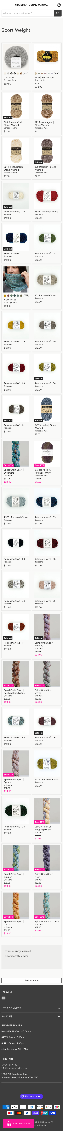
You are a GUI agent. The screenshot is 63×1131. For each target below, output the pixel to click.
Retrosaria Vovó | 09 (14, 383)
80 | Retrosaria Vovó (45, 295)
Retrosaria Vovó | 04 (45, 383)
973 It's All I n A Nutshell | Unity (43, 471)
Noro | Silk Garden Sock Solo (44, 79)
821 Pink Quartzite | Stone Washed (14, 168)
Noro (37, 83)
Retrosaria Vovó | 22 (45, 601)
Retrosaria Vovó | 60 (45, 341)
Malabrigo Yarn (10, 302)
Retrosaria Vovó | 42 (14, 737)
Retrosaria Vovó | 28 (14, 826)
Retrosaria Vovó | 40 (14, 601)
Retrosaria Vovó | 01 (14, 425)
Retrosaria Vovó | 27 (14, 253)
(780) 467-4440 (9, 1064)
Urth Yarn (8, 475)
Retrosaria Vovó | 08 (45, 559)
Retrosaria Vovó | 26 (14, 559)
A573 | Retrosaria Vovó (46, 779)
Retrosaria (8, 214)
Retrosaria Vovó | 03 (45, 517)
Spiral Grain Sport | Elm (47, 921)
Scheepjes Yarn (10, 128)
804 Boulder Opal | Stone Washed (13, 124)
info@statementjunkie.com (14, 1068)
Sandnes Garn (10, 80)
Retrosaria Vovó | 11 (14, 642)
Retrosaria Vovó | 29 (14, 341)
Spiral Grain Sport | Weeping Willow (45, 828)
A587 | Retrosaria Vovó (46, 211)
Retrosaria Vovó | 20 (14, 211)
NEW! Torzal (10, 299)
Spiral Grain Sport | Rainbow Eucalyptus (14, 692)
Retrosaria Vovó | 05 (45, 253)
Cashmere (9, 77)
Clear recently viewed (17, 956)
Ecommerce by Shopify (35, 1125)
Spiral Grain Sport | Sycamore (14, 471)
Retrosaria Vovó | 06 (45, 737)
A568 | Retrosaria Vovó (16, 517)
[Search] (58, 13)
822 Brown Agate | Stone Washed (44, 124)
